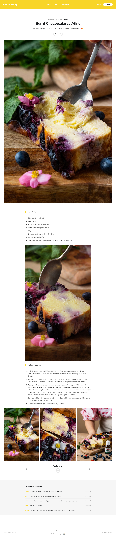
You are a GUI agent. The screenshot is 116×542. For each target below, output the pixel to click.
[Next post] (89, 469)
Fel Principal (65, 4)
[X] (56, 530)
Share (57, 34)
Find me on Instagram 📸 (58, 534)
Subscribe (108, 4)
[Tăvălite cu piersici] (58, 505)
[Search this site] (93, 4)
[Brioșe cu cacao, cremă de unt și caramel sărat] (58, 491)
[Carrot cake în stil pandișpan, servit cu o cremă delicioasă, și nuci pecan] (58, 501)
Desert (56, 4)
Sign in (99, 4)
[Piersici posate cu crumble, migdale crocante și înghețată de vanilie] (58, 510)
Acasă (49, 4)
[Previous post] (26, 469)
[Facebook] (59, 530)
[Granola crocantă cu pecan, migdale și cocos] (58, 496)
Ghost (110, 532)
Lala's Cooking (10, 5)
